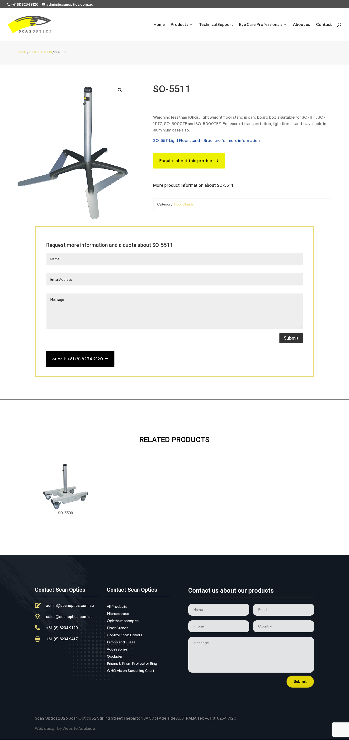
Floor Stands (40, 52)
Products (179, 25)
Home (159, 25)
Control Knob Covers (124, 635)
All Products (117, 607)
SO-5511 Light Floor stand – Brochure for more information (206, 140)
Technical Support (216, 25)
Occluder (115, 656)
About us (301, 25)
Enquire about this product (186, 160)
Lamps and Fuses (121, 642)
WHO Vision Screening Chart (130, 671)
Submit (291, 338)
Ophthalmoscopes (123, 621)
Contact (324, 25)
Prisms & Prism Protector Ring (132, 663)
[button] (120, 90)
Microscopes (118, 614)
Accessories (117, 649)
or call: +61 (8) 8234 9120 (77, 358)
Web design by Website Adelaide (65, 728)
